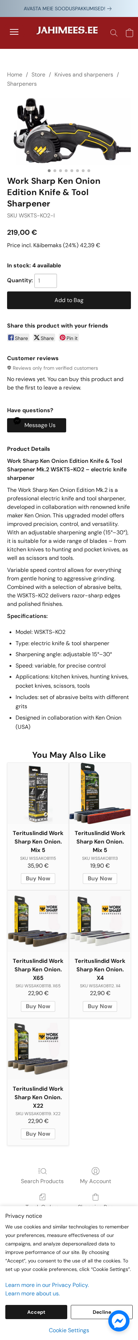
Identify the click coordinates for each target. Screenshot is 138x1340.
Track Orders (42, 1207)
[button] (69, 33)
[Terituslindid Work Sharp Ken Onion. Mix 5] (38, 793)
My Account (95, 1181)
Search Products (42, 1181)
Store (38, 74)
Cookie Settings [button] (69, 1330)
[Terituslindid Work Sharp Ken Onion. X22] (38, 1049)
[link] (69, 8)
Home (14, 74)
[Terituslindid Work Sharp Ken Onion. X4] (100, 921)
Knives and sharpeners (83, 74)
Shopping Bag (96, 1207)
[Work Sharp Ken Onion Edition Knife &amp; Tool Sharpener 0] (69, 130)
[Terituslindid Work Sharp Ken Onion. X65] (38, 921)
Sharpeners (22, 83)
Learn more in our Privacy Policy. (47, 1285)
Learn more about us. (32, 1293)
